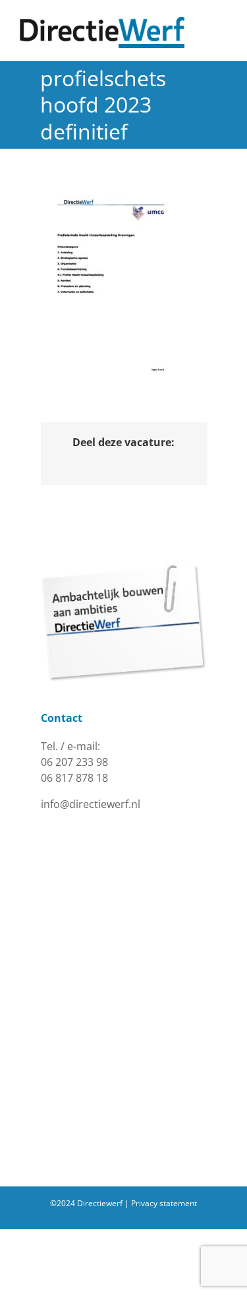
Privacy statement (164, 1203)
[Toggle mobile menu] (222, 24)
